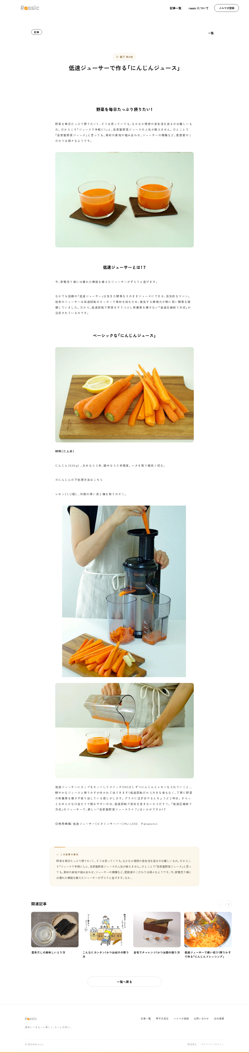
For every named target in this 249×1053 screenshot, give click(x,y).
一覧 (211, 33)
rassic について (199, 8)
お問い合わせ (201, 1018)
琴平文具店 (162, 1018)
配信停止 (192, 1044)
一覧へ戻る (124, 982)
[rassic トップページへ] (30, 8)
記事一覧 (175, 8)
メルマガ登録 (226, 8)
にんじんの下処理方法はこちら (80, 480)
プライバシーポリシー (212, 1044)
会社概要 (219, 1018)
